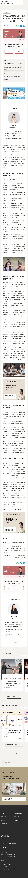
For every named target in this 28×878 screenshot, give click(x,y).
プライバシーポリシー (6, 864)
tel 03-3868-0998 (9, 843)
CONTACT (4, 823)
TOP (2, 813)
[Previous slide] (22, 656)
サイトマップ (4, 866)
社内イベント (7, 736)
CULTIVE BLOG (18, 813)
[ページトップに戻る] (25, 869)
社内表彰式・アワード (8, 687)
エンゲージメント (7, 12)
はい (9, 51)
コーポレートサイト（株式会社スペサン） (10, 868)
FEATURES (17, 820)
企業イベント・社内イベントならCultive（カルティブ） (10, 761)
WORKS (3, 817)
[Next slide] (25, 656)
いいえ (19, 51)
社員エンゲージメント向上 (5, 762)
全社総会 (15, 687)
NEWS (3, 820)
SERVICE (16, 817)
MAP (2, 860)
